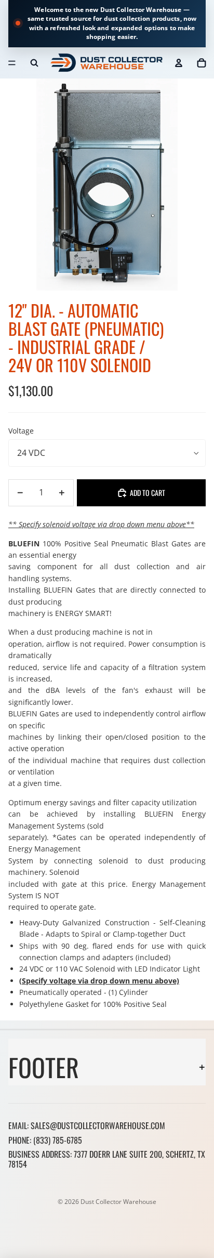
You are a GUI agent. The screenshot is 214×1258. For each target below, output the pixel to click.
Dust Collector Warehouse (118, 1201)
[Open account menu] (178, 62)
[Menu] (12, 63)
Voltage (21, 431)
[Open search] (34, 62)
